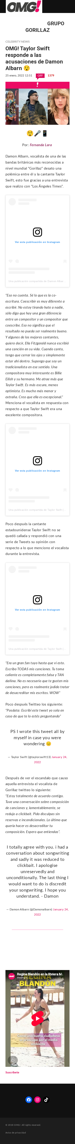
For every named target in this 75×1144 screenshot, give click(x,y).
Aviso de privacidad (15, 1133)
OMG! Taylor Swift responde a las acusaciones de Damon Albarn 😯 (34, 58)
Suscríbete (12, 1072)
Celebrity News (17, 41)
